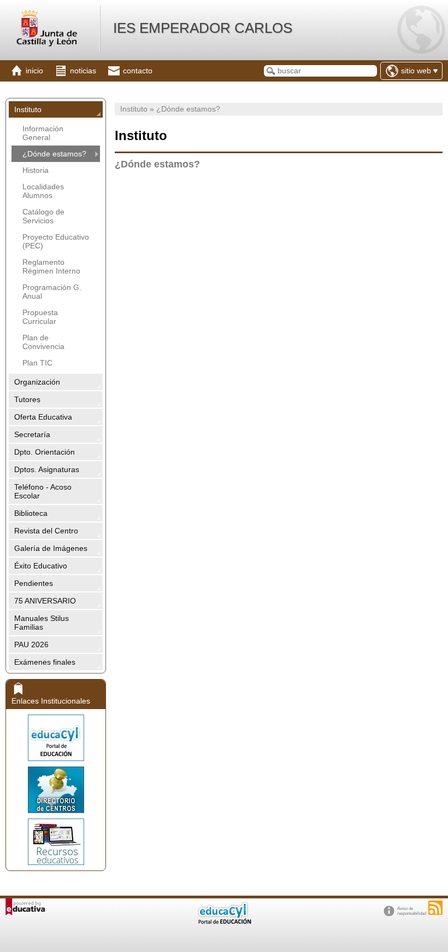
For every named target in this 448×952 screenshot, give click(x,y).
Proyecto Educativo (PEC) (55, 241)
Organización (37, 382)
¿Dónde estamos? (54, 153)
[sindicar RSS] (435, 908)
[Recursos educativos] (55, 842)
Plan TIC (37, 362)
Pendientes (33, 583)
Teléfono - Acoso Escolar (43, 491)
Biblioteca (31, 513)
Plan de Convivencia (43, 342)
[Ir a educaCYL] (224, 921)
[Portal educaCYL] (55, 738)
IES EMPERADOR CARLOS (202, 28)
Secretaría (32, 434)
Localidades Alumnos (43, 191)
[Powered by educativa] (25, 906)
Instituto (28, 109)
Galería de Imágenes (50, 548)
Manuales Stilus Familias (41, 622)
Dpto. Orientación (44, 452)
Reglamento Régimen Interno (51, 266)
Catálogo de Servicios (43, 216)
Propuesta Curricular (40, 317)
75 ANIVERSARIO (45, 600)
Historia (35, 170)
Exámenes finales (44, 662)
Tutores (27, 399)
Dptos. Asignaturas (46, 469)
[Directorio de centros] (55, 790)
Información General (42, 133)
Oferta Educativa (43, 417)
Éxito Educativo (40, 565)
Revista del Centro (46, 530)
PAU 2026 (31, 644)
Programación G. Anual (51, 291)
